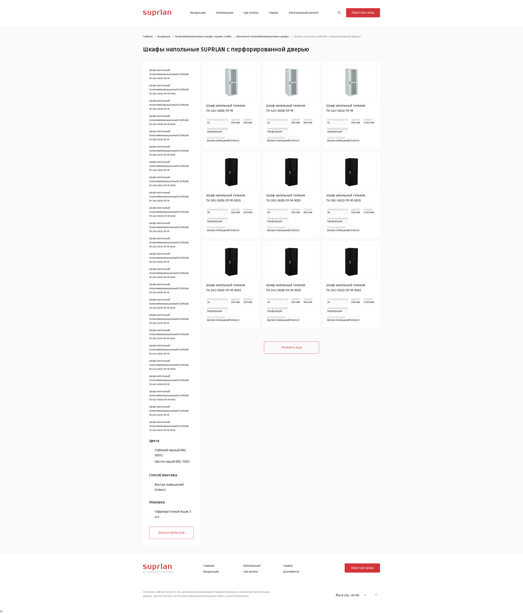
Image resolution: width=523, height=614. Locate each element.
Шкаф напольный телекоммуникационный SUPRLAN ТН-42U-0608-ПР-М (169, 380)
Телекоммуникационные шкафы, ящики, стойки (203, 36)
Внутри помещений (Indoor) (169, 487)
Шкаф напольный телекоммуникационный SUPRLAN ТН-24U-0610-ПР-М (169, 227)
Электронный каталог (304, 12)
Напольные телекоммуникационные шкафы (262, 36)
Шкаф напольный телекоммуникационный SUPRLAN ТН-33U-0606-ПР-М (169, 258)
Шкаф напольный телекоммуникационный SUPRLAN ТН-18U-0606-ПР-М (169, 74)
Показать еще (291, 347)
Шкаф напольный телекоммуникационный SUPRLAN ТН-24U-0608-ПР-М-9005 (169, 212)
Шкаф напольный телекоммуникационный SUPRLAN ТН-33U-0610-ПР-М (169, 319)
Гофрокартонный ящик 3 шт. (173, 514)
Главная (148, 36)
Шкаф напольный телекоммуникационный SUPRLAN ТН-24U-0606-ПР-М (169, 166)
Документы (291, 571)
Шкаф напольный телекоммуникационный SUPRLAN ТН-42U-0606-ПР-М (169, 349)
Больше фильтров (171, 532)
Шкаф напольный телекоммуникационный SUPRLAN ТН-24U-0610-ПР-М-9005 (169, 242)
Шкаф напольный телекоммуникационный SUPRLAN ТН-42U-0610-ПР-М (169, 411)
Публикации (224, 12)
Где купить (250, 12)
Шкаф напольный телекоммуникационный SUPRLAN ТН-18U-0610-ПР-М (169, 135)
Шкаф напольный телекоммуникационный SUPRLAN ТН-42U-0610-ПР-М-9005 (169, 426)
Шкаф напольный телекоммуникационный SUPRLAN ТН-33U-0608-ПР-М (169, 288)
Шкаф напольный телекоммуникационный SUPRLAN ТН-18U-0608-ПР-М (169, 105)
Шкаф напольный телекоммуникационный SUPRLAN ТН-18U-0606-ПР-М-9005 (169, 89)
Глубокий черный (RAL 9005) (170, 452)
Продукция (198, 12)
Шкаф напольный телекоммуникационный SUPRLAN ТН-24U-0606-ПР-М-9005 (169, 181)
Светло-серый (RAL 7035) (172, 461)
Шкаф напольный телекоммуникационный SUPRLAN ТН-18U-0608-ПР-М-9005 (169, 120)
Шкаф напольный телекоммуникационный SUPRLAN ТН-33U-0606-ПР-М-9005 (169, 273)
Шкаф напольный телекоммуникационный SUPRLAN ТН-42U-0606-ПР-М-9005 (169, 365)
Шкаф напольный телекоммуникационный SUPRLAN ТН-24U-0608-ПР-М (169, 196)
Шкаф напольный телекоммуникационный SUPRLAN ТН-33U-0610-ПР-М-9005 (169, 334)
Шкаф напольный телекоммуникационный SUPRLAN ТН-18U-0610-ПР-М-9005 (169, 150)
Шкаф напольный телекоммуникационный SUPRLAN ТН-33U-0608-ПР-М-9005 (169, 303)
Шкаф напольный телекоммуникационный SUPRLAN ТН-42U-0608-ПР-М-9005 (169, 395)
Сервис (273, 12)
